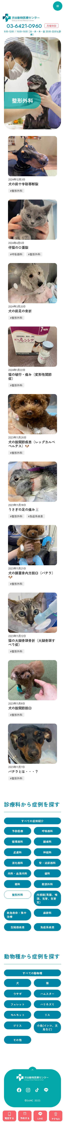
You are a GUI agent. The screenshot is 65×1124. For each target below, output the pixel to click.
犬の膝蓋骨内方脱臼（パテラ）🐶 (31, 575)
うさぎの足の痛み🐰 (23, 509)
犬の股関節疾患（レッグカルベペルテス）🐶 (31, 444)
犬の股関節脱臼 (20, 708)
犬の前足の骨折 (20, 311)
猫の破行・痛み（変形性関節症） (30, 376)
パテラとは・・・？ (23, 771)
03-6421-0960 (24, 26)
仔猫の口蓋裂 (18, 247)
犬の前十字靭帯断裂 (23, 184)
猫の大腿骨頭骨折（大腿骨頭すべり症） (31, 642)
